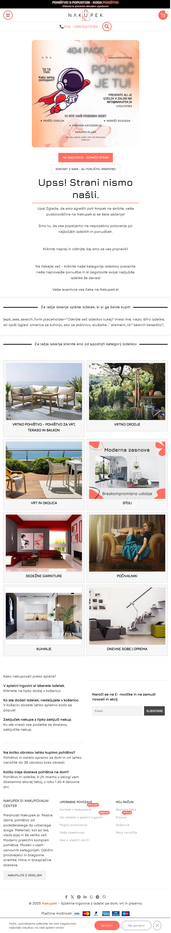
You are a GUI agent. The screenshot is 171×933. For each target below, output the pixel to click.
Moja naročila (126, 832)
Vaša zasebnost (72, 832)
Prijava (123, 816)
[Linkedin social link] (85, 897)
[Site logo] (85, 15)
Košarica (122, 825)
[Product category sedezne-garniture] (44, 547)
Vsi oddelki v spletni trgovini (84, 816)
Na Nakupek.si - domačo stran (85, 157)
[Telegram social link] (97, 897)
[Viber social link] (104, 897)
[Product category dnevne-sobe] (127, 620)
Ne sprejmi (136, 925)
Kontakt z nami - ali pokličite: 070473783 (86, 169)
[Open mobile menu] (8, 15)
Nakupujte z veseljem (25, 875)
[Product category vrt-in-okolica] (44, 474)
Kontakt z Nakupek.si (79, 808)
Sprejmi (107, 925)
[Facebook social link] (66, 897)
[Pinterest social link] (78, 897)
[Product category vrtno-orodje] (127, 396)
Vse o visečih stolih (74, 840)
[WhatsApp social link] (91, 897)
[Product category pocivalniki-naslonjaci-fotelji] (127, 547)
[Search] (107, 26)
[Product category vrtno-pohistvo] (44, 398)
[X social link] (72, 897)
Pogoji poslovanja (73, 825)
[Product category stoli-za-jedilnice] (127, 474)
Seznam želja (126, 809)
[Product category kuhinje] (44, 620)
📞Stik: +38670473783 (78, 26)
